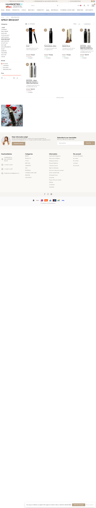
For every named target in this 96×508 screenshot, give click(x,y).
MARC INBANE (4, 31)
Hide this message (79, 504)
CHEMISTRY (40, 10)
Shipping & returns (53, 160)
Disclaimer (51, 177)
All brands (5, 63)
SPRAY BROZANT (15, 17)
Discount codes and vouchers (56, 170)
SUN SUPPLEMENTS (6, 47)
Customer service (18, 143)
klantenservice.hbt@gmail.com (11, 173)
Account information (78, 156)
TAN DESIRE (4, 52)
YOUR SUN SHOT (5, 35)
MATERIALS (54, 10)
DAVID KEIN (4, 33)
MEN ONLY (31, 10)
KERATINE (80, 10)
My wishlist (75, 160)
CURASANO (4, 29)
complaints (52, 184)
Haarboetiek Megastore (54, 156)
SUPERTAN (3, 50)
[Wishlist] (88, 5)
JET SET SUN (4, 43)
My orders (75, 158)
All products (76, 165)
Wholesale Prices (53, 175)
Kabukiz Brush (66, 46)
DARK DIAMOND (5, 41)
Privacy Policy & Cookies (55, 180)
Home (3, 10)
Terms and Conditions (54, 158)
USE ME (3, 56)
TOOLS (24, 10)
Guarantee (51, 187)
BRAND (8, 10)
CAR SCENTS (89, 10)
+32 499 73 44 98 (8, 164)
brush (27, 46)
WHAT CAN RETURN (54, 172)
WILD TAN (3, 54)
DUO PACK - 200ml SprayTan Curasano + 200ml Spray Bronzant (86, 47)
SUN (47, 10)
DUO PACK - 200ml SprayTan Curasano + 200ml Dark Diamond (32, 82)
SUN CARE (3, 45)
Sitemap (51, 182)
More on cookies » (90, 504)
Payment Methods (53, 163)
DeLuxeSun (5, 67)
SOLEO (3, 49)
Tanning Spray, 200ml (50, 46)
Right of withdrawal (53, 168)
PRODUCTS (15, 10)
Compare (30, 57)
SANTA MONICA (5, 37)
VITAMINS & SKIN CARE (67, 10)
